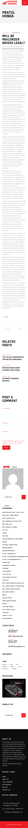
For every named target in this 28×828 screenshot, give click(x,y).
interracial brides (8, 565)
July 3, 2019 (11, 629)
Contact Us (6, 790)
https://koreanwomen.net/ (11, 559)
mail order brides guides (11, 589)
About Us (5, 779)
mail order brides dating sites (13, 583)
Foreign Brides (7, 548)
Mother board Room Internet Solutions (11, 369)
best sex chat (7, 524)
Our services (6, 784)
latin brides (6, 571)
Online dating (7, 598)
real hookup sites (8, 609)
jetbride (5, 568)
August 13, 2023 (6, 376)
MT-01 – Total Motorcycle (12, 641)
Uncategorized (16, 33)
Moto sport (5, 668)
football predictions (9, 545)
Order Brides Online (9, 601)
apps (11, 664)
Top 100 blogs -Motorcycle (13, 631)
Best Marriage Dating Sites (11, 521)
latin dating (6, 574)
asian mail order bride (10, 515)
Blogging (4, 666)
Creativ (12, 666)
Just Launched (7, 782)
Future (19, 666)
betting (5, 530)
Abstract (4, 664)
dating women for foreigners (12, 539)
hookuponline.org (8, 551)
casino (4, 533)
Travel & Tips (7, 615)
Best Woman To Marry (9, 527)
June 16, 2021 (5, 33)
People (4, 604)
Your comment (6, 408)
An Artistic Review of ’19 (16, 646)
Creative (5, 536)
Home (4, 777)
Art (17, 664)
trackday (14, 668)
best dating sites (8, 518)
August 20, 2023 (6, 355)
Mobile (4, 595)
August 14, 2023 (6, 365)
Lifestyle (5, 580)
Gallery (5, 787)
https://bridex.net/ (9, 553)
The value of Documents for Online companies (13, 358)
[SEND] (23, 715)
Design (4, 542)
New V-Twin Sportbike (15, 636)
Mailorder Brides (8, 592)
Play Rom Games (7, 607)
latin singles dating (9, 577)
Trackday (5, 612)
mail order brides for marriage (13, 586)
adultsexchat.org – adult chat (13, 512)
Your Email (5, 431)
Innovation (6, 562)
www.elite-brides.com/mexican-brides (12, 48)
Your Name (5, 423)
